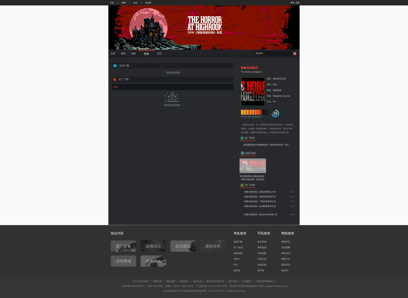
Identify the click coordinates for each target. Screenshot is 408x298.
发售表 (236, 270)
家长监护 (233, 281)
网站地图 (170, 281)
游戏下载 (237, 241)
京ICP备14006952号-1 (133, 286)
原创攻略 (237, 253)
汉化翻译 (246, 281)
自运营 (148, 3)
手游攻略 (261, 253)
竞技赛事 (285, 247)
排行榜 (260, 270)
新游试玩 (285, 264)
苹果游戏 (261, 247)
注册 (297, 3)
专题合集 (261, 264)
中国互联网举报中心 (265, 281)
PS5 (235, 264)
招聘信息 (157, 281)
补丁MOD (238, 247)
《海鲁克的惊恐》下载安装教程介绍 (259, 201)
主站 (112, 3)
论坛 (135, 3)
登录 (292, 3)
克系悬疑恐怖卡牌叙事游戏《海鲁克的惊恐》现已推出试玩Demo (268, 145)
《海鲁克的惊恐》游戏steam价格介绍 (260, 214)
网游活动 (285, 253)
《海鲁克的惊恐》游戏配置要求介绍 (259, 206)
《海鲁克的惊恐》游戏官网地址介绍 (259, 192)
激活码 (284, 270)
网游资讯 (285, 241)
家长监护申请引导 (215, 281)
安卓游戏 (261, 241)
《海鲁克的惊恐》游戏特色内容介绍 (259, 196)
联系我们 (184, 281)
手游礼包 (261, 259)
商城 (124, 3)
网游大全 (285, 259)
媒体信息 (197, 281)
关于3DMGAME (140, 281)
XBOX (236, 259)
